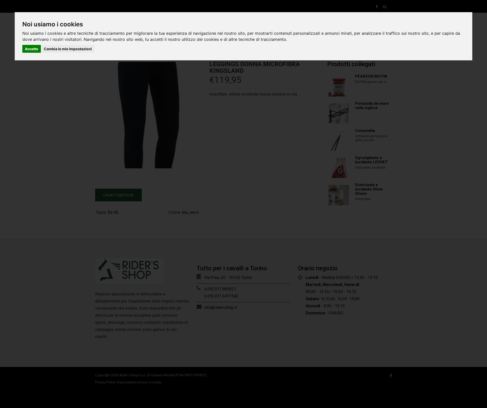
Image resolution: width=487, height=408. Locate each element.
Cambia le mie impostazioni (68, 49)
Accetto (31, 49)
